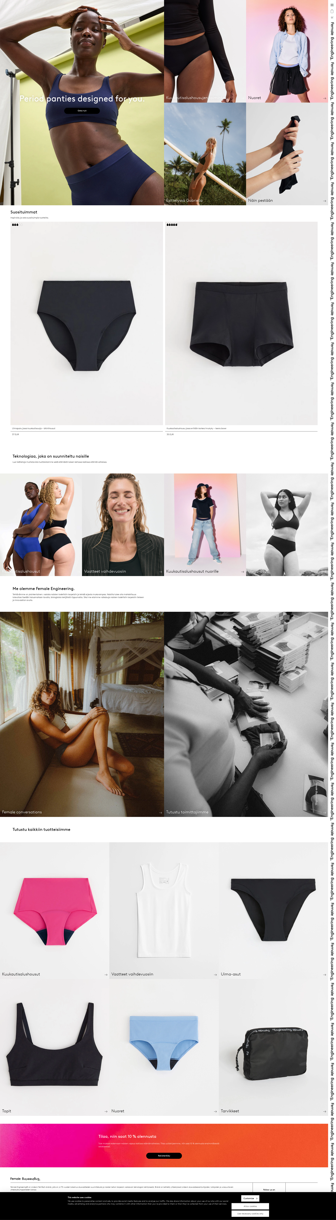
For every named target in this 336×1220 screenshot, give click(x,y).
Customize (248, 1198)
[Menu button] (332, 5)
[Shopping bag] (332, 11)
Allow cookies (250, 1206)
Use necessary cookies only (250, 1213)
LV (332, 17)
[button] (7, 329)
